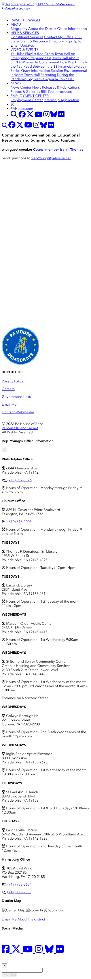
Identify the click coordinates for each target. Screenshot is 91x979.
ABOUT (17, 24)
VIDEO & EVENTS (24, 49)
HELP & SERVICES (25, 33)
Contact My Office (59, 37)
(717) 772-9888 (19, 892)
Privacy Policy (12, 381)
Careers (8, 389)
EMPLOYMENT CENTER (30, 96)
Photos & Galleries (25, 91)
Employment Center (27, 100)
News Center (21, 87)
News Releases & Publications (56, 87)
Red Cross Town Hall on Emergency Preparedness (43, 56)
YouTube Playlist (23, 54)
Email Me (9, 404)
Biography (19, 29)
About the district (31, 919)
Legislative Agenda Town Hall (50, 79)
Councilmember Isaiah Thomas (58, 149)
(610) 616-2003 (20, 522)
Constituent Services (27, 37)
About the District (42, 29)
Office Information (72, 29)
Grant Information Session (42, 70)
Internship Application (61, 100)
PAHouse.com (22, 108)
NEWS (16, 83)
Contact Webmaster (18, 412)
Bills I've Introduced (56, 91)
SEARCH (9, 975)
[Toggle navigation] (3, 13)
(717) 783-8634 (20, 884)
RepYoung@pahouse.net (51, 158)
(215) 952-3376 (20, 480)
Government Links (16, 397)
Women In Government (40, 62)
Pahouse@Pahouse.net (20, 428)
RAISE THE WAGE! (25, 20)
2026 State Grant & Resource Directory (46, 39)
